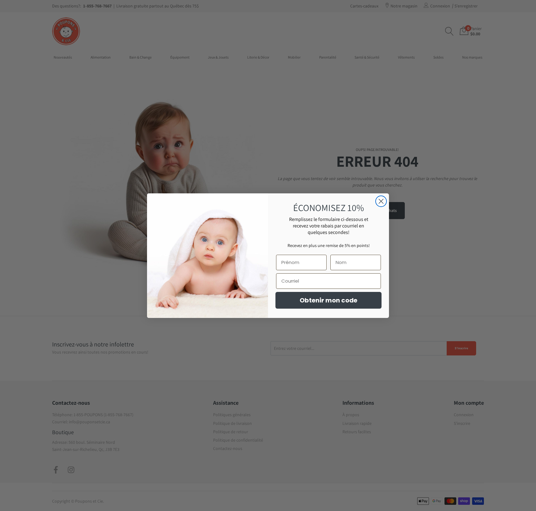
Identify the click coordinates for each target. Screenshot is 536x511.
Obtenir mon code (328, 300)
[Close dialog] (381, 201)
